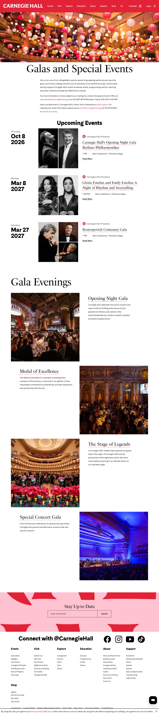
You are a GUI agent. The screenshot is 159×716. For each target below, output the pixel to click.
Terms (50, 711)
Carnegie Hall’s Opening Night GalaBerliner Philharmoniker (109, 144)
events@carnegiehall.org (89, 108)
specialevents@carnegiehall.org (54, 99)
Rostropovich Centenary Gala (104, 229)
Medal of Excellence (39, 371)
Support (130, 648)
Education (86, 648)
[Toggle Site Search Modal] (121, 6)
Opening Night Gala (108, 298)
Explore (61, 648)
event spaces (102, 104)
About (106, 648)
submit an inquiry (49, 111)
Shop (14, 685)
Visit (36, 648)
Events (15, 648)
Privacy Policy (37, 711)
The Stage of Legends (109, 444)
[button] (156, 711)
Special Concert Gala (40, 517)
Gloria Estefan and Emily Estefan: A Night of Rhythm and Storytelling (109, 185)
